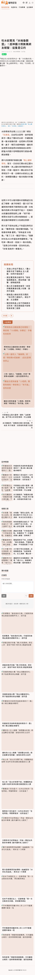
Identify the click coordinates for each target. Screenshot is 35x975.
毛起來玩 (14, 7)
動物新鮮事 (5, 7)
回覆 (31, 596)
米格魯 (5, 315)
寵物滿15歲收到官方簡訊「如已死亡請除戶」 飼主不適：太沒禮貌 (19, 297)
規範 (4, 596)
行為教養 (22, 7)
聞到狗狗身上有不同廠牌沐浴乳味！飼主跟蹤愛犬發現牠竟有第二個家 (18, 305)
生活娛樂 (30, 7)
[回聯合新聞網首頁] (4, 3)
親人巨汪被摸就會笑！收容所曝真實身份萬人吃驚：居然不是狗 (18, 288)
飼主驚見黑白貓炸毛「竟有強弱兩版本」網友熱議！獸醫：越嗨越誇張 (18, 280)
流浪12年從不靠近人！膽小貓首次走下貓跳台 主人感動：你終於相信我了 (18, 271)
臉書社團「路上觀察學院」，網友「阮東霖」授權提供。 (16, 125)
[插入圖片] (26, 596)
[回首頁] (8, 3)
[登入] (30, 3)
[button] (24, 3)
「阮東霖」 (6, 134)
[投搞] (27, 3)
